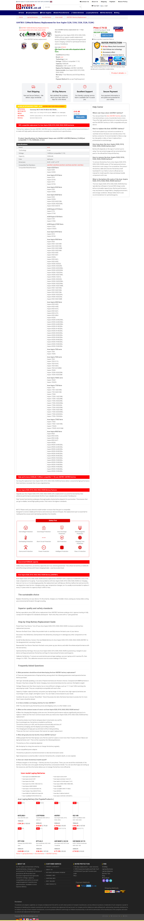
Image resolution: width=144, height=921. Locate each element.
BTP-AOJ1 (39, 841)
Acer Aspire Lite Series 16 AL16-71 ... (63, 779)
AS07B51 (74, 165)
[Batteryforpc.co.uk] (28, 6)
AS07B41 (62, 165)
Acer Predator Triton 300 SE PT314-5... (32, 791)
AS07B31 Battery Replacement (76, 17)
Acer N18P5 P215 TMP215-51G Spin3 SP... (33, 793)
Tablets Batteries (78, 12)
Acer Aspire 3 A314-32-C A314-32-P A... (63, 796)
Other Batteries (107, 12)
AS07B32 (56, 165)
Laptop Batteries (92, 12)
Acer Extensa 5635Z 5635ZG (30, 786)
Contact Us (85, 1)
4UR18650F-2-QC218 (61, 841)
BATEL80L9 (21, 815)
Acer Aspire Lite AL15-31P (29, 779)
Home (22, 12)
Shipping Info (50, 878)
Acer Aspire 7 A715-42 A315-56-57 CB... (32, 788)
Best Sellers (50, 881)
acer (61, 57)
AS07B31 (50, 165)
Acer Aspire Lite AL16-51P (60, 776)
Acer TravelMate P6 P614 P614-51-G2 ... (32, 796)
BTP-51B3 (21, 841)
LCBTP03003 (40, 815)
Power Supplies (46, 12)
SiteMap (104, 867)
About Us (95, 1)
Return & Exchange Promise (55, 872)
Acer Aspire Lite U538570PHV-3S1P (31, 776)
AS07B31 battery (51, 853)
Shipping (104, 1)
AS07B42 (68, 165)
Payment (112, 1)
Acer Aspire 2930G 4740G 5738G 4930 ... (64, 784)
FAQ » (75, 875)
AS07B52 (80, 165)
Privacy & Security (52, 866)
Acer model (58, 17)
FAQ (125, 916)
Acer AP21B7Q (57, 791)
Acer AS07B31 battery (114, 116)
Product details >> (118, 73)
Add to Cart (107, 35)
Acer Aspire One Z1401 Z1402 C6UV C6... (33, 784)
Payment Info (50, 875)
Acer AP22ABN (57, 786)
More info (80, 117)
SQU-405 (75, 815)
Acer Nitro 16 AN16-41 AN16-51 (61, 793)
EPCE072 (63, 47)
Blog (117, 12)
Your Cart (96, 6)
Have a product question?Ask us (104, 39)
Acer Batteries (46, 17)
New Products (51, 884)
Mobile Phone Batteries (61, 12)
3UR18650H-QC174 (79, 841)
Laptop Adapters (32, 12)
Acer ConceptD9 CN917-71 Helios (62, 788)
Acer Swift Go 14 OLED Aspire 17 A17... (63, 781)
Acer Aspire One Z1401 (28, 781)
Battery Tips (106, 873)
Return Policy (122, 1)
